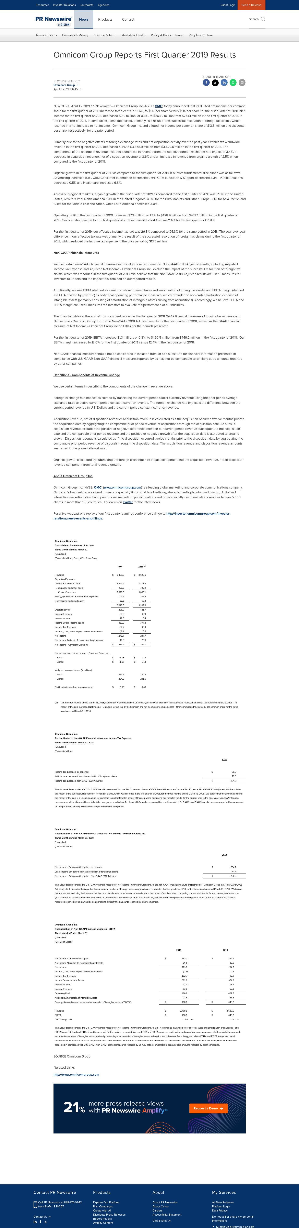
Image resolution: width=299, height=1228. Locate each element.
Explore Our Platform (106, 1202)
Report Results (102, 1219)
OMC (158, 106)
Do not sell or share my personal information (232, 1219)
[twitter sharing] (215, 83)
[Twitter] (45, 1222)
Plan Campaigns (103, 1206)
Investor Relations (64, 5)
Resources (42, 5)
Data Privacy (220, 1210)
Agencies (103, 5)
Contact (128, 19)
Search (254, 19)
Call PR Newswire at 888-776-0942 (60, 1202)
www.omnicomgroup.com (122, 487)
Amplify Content (103, 1223)
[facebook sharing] (206, 83)
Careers (158, 1210)
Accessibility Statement (167, 1215)
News (83, 19)
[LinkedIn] (36, 1222)
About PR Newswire (165, 1202)
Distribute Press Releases (109, 1215)
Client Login (228, 5)
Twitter (128, 502)
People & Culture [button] (201, 35)
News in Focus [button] (46, 35)
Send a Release (251, 5)
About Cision (161, 1206)
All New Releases (223, 1202)
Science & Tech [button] (104, 35)
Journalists (87, 5)
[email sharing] (242, 83)
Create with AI (102, 1210)
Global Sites (160, 1221)
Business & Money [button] (75, 35)
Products (105, 19)
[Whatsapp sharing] (233, 83)
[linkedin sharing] (224, 83)
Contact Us (41, 1217)
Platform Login (221, 1206)
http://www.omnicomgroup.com (76, 1074)
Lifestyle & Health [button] (133, 35)
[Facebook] (40, 1222)
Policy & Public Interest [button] (167, 35)
